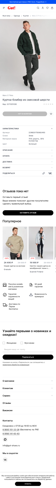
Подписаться (28, 357)
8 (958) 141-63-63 (11, 433)
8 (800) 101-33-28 (11, 429)
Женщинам (11, 343)
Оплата (6, 156)
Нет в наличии (25, 114)
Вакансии (8, 410)
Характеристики (11, 129)
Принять (28, 484)
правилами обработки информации (16, 365)
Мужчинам (29, 343)
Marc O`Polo (8, 95)
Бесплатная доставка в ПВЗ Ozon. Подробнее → (28, 2)
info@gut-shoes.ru (11, 445)
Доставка (7, 162)
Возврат (6, 168)
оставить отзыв (28, 213)
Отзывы (7, 403)
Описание (8, 150)
